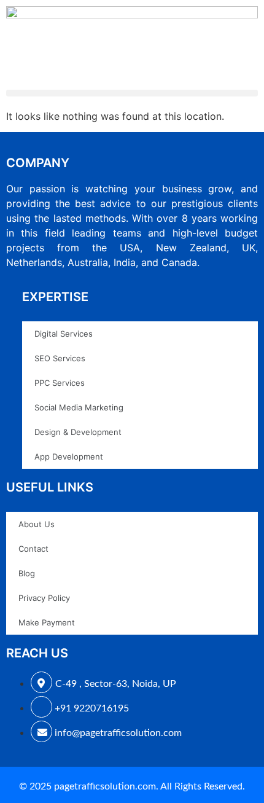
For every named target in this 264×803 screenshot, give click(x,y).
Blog (26, 573)
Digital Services (63, 334)
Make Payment (46, 622)
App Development (68, 456)
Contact (33, 549)
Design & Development (78, 432)
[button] (132, 93)
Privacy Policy (44, 598)
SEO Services (59, 358)
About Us (36, 524)
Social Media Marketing (78, 407)
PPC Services (59, 383)
